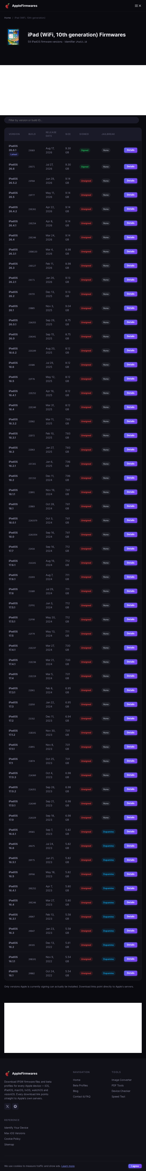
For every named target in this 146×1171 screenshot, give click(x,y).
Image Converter (122, 1079)
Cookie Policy (12, 1138)
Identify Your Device (16, 1127)
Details (130, 150)
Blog (75, 1090)
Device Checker (121, 1090)
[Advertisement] (73, 90)
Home (7, 17)
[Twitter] (7, 1106)
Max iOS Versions (14, 1133)
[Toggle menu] (138, 5)
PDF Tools (118, 1085)
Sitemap (9, 1144)
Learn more (68, 1166)
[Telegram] (15, 1106)
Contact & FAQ (81, 1096)
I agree (135, 1166)
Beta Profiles (80, 1085)
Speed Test (118, 1096)
